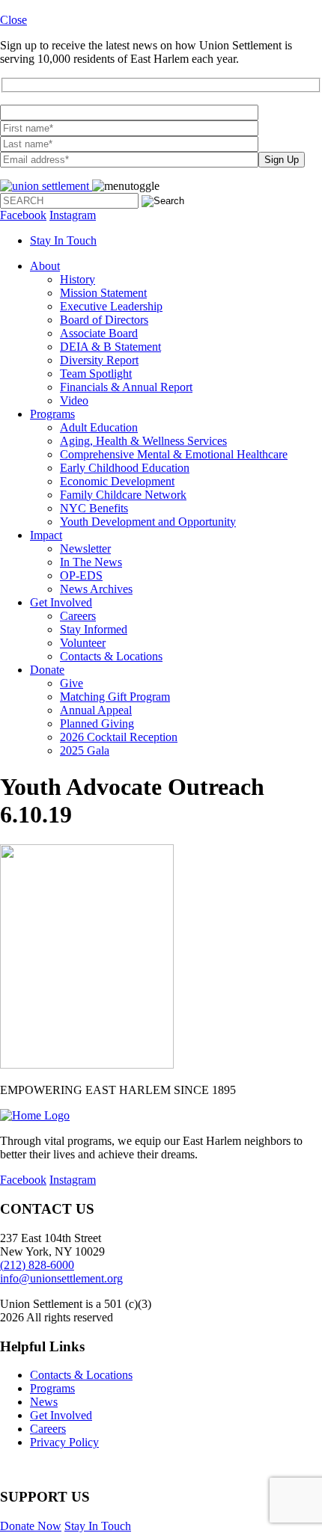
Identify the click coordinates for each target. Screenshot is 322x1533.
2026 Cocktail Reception (118, 737)
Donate (47, 669)
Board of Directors (104, 319)
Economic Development (117, 481)
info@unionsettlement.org (61, 1278)
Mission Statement (103, 292)
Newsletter (85, 548)
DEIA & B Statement (110, 346)
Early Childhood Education (124, 467)
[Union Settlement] (46, 185)
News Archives (96, 589)
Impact (46, 535)
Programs (52, 414)
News (44, 1401)
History (77, 279)
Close (13, 19)
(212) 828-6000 (37, 1265)
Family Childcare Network (123, 494)
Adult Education (99, 427)
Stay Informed (93, 629)
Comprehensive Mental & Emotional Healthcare (174, 454)
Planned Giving (97, 723)
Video (74, 400)
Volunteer (83, 642)
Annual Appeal (96, 710)
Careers (78, 615)
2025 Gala (84, 750)
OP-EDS (81, 575)
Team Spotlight (96, 373)
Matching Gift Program (115, 696)
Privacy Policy (64, 1442)
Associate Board (99, 333)
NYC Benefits (94, 508)
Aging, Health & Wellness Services (143, 440)
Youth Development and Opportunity (148, 521)
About (45, 265)
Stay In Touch (63, 240)
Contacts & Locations (111, 656)
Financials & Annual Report (126, 387)
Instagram (72, 215)
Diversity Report (99, 360)
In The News (91, 562)
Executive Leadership (111, 306)
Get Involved (61, 602)
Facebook (23, 215)
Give (71, 683)
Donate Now (30, 1526)
